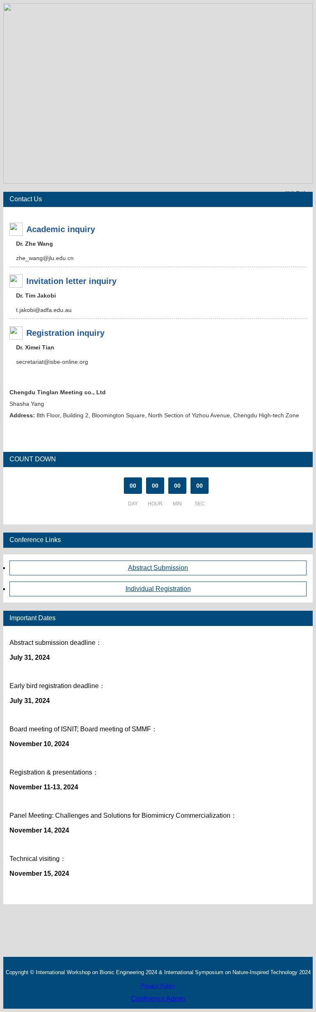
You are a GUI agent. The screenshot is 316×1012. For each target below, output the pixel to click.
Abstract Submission (158, 567)
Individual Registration (158, 588)
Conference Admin (158, 998)
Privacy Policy (158, 986)
